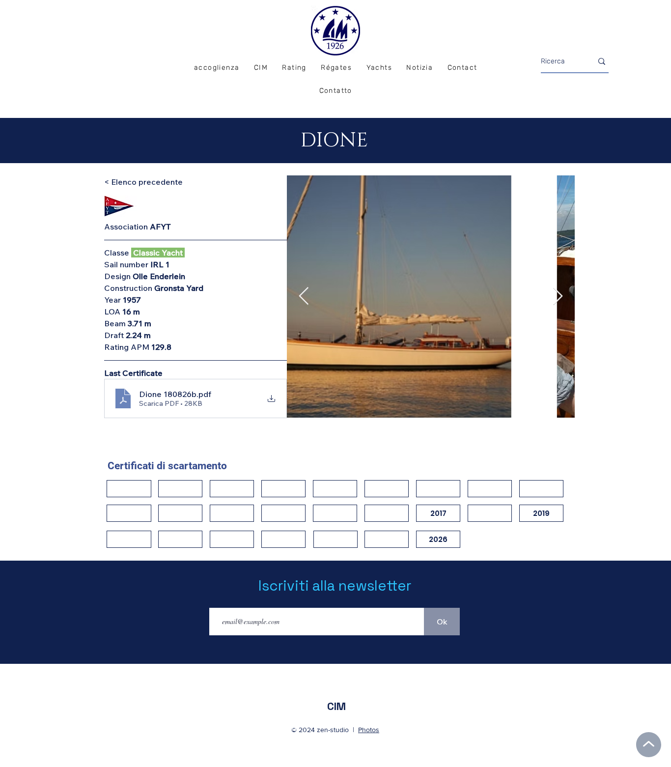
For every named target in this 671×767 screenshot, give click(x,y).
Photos (368, 730)
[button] (336, 68)
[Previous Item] (303, 296)
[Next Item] (557, 296)
